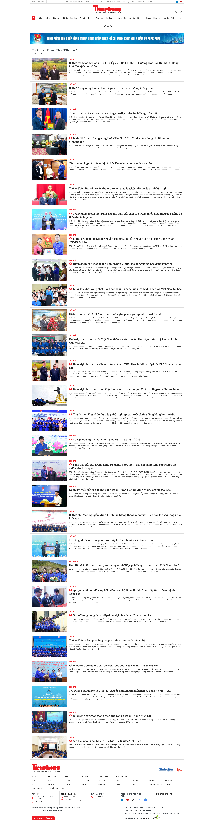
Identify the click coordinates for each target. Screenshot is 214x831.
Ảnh (66, 777)
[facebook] (177, 2)
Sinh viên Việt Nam (113, 2)
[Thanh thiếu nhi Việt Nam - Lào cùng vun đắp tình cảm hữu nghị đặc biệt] (49, 119)
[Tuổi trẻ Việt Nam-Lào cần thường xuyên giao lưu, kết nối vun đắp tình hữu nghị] (49, 194)
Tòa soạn (140, 2)
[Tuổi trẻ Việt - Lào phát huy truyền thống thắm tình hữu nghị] (49, 646)
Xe (125, 18)
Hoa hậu (166, 18)
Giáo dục (147, 18)
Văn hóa (132, 18)
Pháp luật (99, 18)
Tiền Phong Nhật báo (94, 2)
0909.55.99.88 (69, 797)
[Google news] (147, 800)
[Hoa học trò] (179, 770)
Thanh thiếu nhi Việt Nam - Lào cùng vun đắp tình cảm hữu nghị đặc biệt (114, 113)
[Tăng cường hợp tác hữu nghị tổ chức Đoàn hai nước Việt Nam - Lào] (49, 169)
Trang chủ (33, 18)
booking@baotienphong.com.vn (75, 800)
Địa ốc (65, 18)
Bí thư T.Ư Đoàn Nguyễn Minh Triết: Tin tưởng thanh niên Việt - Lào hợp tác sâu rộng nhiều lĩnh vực (125, 516)
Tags (107, 25)
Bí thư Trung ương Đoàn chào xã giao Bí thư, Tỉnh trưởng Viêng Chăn (111, 88)
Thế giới (82, 18)
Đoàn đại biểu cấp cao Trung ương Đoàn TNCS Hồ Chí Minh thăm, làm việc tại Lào (120, 490)
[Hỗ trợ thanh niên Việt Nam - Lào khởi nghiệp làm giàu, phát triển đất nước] (49, 320)
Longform (103, 777)
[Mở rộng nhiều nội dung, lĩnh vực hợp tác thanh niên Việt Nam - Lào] (49, 546)
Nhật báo (52, 777)
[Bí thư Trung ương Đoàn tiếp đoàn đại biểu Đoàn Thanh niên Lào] (49, 621)
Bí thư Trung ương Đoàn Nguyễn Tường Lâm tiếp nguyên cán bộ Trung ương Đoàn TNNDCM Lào (121, 240)
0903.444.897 (98, 797)
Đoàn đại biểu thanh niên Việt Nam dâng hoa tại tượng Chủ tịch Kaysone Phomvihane (125, 389)
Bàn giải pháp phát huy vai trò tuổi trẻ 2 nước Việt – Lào (106, 741)
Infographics (121, 777)
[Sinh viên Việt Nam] (166, 770)
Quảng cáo (151, 2)
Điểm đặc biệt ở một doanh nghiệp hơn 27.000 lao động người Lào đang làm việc (122, 264)
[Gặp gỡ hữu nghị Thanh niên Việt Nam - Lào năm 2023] (49, 445)
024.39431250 (39, 802)
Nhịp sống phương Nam (56, 788)
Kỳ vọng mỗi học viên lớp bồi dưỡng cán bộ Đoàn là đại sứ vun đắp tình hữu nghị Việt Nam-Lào (123, 591)
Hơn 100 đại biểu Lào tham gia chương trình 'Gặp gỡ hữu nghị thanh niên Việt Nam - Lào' (124, 565)
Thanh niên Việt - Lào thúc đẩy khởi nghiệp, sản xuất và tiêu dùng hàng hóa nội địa (123, 414)
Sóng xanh (56, 18)
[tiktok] (134, 800)
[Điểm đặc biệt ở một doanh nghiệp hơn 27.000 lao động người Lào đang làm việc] (49, 270)
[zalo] (140, 800)
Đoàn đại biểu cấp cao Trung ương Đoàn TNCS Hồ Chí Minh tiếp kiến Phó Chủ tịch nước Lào (125, 365)
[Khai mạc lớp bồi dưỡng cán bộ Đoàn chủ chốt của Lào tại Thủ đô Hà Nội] (49, 671)
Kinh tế (47, 18)
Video (173, 18)
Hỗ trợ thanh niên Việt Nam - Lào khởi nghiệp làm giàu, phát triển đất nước (115, 314)
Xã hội (40, 18)
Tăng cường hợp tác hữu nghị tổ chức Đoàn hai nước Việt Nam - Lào (110, 163)
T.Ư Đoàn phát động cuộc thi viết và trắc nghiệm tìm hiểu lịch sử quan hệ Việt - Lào (120, 690)
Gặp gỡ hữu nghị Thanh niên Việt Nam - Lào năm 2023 (106, 439)
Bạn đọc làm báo (44, 818)
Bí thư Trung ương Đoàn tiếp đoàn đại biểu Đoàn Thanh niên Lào (112, 615)
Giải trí (139, 18)
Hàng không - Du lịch (156, 784)
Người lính (118, 18)
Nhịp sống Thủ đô (38, 788)
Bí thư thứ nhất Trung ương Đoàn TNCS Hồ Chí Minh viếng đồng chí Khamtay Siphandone (119, 139)
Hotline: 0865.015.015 (74, 2)
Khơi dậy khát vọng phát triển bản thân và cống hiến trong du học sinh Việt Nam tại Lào (127, 289)
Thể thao (109, 18)
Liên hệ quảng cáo (69, 794)
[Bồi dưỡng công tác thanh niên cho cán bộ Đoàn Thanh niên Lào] (49, 722)
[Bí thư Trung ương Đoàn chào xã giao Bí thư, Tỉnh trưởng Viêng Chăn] (49, 94)
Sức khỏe (73, 18)
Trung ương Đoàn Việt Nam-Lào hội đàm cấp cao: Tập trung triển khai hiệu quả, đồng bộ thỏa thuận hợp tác (125, 215)
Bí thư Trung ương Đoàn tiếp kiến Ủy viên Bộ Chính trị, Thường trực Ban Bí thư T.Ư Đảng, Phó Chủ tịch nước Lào (124, 64)
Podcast (86, 777)
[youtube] (181, 2)
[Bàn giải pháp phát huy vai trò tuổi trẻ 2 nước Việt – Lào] (49, 747)
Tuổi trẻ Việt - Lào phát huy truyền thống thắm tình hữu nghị (107, 640)
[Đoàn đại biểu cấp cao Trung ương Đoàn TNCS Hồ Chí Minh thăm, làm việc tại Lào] (49, 496)
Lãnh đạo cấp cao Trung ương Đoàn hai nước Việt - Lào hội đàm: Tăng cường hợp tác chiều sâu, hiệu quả (122, 466)
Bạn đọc (135, 784)
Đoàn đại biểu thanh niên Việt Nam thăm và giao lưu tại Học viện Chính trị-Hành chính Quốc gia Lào (123, 340)
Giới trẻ (90, 18)
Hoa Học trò (128, 2)
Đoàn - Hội (73, 561)
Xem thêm (180, 18)
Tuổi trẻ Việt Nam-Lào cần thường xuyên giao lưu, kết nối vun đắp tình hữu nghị (118, 188)
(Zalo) (77, 797)
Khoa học (156, 18)
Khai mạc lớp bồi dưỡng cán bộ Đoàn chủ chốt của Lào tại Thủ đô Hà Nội (113, 665)
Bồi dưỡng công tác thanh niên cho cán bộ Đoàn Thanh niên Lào (112, 715)
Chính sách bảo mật (163, 794)
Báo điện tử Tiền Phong (107, 9)
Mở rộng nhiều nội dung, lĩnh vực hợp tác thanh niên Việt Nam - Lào (111, 540)
